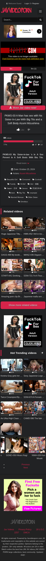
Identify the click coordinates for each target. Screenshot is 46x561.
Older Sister (33, 197)
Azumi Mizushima (28, 173)
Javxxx (25, 188)
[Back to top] (38, 553)
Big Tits (22, 193)
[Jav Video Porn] (21, 10)
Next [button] (26, 468)
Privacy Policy (25, 529)
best (13, 193)
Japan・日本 (12, 188)
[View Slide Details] (16, 452)
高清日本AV (37, 188)
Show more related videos (23, 305)
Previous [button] (26, 464)
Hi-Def (22, 184)
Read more (21, 163)
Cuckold (38, 179)
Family (12, 184)
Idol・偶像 (34, 184)
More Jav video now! (24, 107)
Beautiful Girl (12, 179)
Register (35, 3)
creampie (33, 193)
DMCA (27, 532)
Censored (26, 179)
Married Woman (17, 197)
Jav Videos (9, 529)
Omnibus (24, 202)
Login (27, 3)
